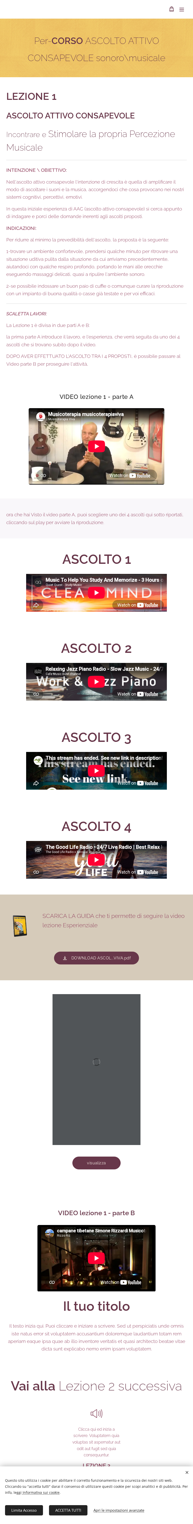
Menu (182, 9)
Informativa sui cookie (41, 1492)
